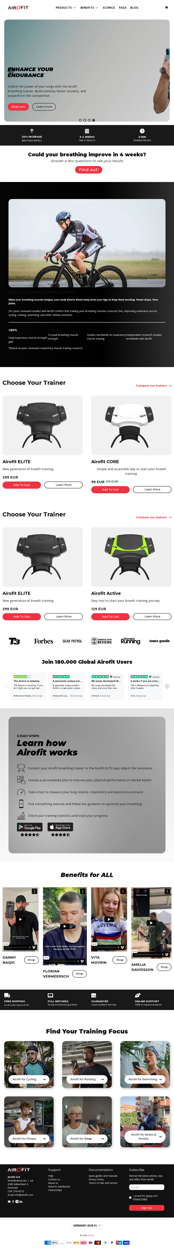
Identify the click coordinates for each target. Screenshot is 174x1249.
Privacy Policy (96, 1179)
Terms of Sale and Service (103, 1183)
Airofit (90, 1235)
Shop (31, 960)
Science (109, 8)
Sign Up (147, 1207)
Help (50, 1175)
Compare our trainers (151, 385)
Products (64, 8)
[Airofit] (18, 8)
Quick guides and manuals (103, 1175)
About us (53, 1183)
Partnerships (55, 1190)
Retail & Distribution (59, 1186)
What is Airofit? (45, 85)
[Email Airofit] (9, 1202)
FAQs (123, 8)
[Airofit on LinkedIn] (20, 1202)
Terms (149, 1195)
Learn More (64, 484)
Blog (134, 8)
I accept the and (145, 1197)
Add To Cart (21, 485)
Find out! (89, 169)
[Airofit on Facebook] (13, 1202)
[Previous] (11, 70)
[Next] (163, 70)
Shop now (18, 85)
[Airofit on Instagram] (17, 1202)
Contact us (54, 1179)
